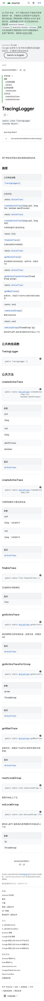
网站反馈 (17, 991)
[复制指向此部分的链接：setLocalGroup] (21, 804)
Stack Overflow (8, 974)
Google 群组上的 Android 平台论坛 (15, 940)
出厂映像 (5, 911)
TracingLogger (11, 183)
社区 (16, 987)
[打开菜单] (3, 3)
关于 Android (7, 987)
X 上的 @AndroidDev (10, 929)
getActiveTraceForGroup (16, 276)
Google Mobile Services (11, 970)
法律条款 (24, 987)
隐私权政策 (7, 991)
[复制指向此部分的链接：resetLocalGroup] (23, 778)
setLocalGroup (11, 327)
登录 (39, 3)
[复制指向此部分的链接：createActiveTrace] (25, 382)
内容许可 (26, 874)
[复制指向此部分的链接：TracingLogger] (20, 351)
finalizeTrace (11, 240)
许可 (31, 987)
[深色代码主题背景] (40, 358)
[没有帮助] (24, 70)
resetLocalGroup (12, 310)
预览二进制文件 (8, 907)
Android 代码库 (8, 895)
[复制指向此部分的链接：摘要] (10, 168)
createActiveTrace (13, 206)
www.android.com (9, 966)
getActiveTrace (12, 257)
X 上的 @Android (8, 925)
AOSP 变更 (27, 33)
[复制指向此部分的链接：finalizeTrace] (18, 568)
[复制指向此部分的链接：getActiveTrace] (21, 614)
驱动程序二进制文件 (9, 915)
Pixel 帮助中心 (7, 962)
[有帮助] (20, 70)
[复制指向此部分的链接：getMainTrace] (19, 728)
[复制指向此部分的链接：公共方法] (16, 374)
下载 (3, 903)
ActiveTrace (17, 199)
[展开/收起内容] (12, 75)
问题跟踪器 (6, 978)
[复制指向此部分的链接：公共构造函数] (22, 344)
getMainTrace (11, 291)
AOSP (4, 65)
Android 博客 (7, 933)
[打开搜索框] (28, 2)
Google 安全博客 (8, 937)
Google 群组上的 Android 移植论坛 (15, 948)
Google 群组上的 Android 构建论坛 (15, 944)
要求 (3, 899)
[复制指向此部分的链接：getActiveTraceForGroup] (33, 664)
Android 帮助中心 (9, 958)
